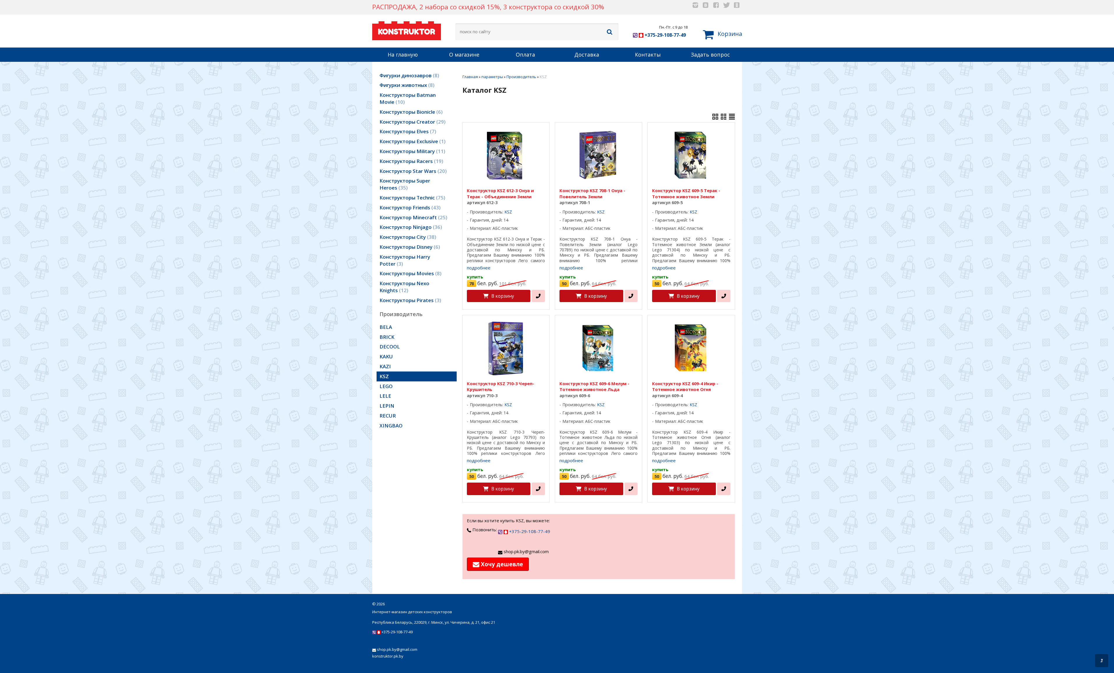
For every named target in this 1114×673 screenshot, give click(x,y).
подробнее (478, 268)
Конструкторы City (407, 237)
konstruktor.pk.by (387, 656)
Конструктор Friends (409, 207)
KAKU (386, 356)
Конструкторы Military (411, 151)
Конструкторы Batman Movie (407, 98)
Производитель (521, 76)
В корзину (502, 296)
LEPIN (386, 405)
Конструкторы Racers (410, 161)
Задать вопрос (710, 54)
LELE (385, 395)
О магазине (464, 54)
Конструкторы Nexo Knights (404, 287)
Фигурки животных (406, 85)
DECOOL (389, 346)
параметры (492, 76)
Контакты (648, 54)
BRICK (386, 337)
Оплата (525, 54)
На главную (403, 54)
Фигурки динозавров (408, 75)
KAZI (385, 366)
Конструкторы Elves (407, 131)
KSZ (384, 376)
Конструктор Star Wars (412, 171)
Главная (470, 76)
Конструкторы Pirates (409, 300)
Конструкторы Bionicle (410, 111)
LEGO (386, 386)
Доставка (586, 54)
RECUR (387, 415)
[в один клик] (538, 296)
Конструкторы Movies (409, 273)
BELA (385, 327)
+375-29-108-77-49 (664, 35)
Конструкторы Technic (411, 197)
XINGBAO (390, 425)
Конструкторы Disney (408, 246)
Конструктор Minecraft (412, 217)
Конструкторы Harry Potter (404, 260)
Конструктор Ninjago (409, 227)
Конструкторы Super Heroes (404, 184)
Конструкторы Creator (411, 121)
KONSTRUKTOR (406, 31)
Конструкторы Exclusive (411, 141)
